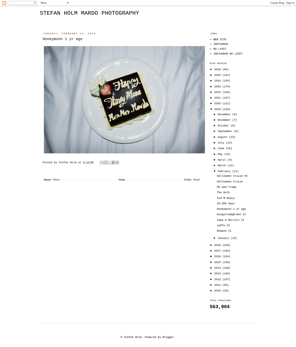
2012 (218, 279)
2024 (218, 80)
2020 (218, 103)
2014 (218, 268)
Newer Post (52, 179)
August (223, 137)
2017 (218, 250)
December (225, 114)
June (222, 148)
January (224, 238)
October (224, 125)
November (225, 120)
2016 (218, 256)
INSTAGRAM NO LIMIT (227, 53)
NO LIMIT (219, 49)
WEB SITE (219, 39)
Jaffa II (223, 225)
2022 (218, 92)
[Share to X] (110, 162)
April (222, 159)
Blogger (168, 337)
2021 (218, 97)
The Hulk (223, 192)
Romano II (224, 230)
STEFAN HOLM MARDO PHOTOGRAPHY (89, 13)
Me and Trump (226, 187)
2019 (218, 109)
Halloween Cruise (230, 181)
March (222, 165)
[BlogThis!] (106, 162)
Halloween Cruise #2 (232, 176)
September (226, 131)
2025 (218, 75)
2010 (218, 290)
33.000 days (226, 203)
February (225, 171)
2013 (218, 273)
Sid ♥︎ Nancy (226, 198)
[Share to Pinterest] (117, 162)
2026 (218, 69)
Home (122, 179)
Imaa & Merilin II (230, 220)
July (222, 142)
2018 (218, 245)
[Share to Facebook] (113, 162)
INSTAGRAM (220, 44)
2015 (218, 262)
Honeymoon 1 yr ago (231, 209)
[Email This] (102, 162)
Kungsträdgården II (231, 214)
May (221, 154)
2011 (218, 285)
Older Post (192, 179)
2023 (218, 86)
